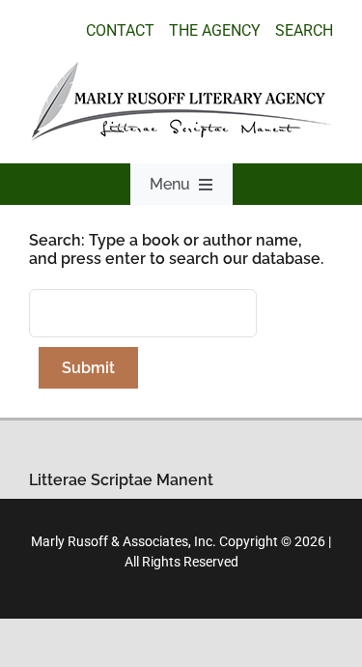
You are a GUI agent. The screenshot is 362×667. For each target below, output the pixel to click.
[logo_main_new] (181, 69)
